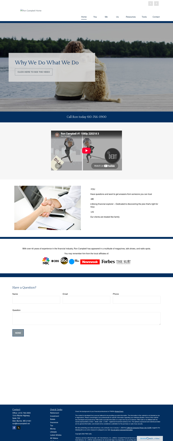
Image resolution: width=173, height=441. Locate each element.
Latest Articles (55, 435)
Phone (116, 293)
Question (16, 310)
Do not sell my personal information (122, 430)
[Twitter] (150, 3)
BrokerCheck (119, 411)
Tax (51, 425)
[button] (84, 16)
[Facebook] (156, 3)
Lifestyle (53, 432)
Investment (54, 416)
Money (53, 428)
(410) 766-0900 (24, 413)
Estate (52, 419)
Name (15, 293)
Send (18, 332)
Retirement (54, 413)
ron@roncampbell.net (21, 423)
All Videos (54, 438)
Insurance (54, 422)
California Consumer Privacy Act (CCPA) (139, 428)
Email (65, 293)
